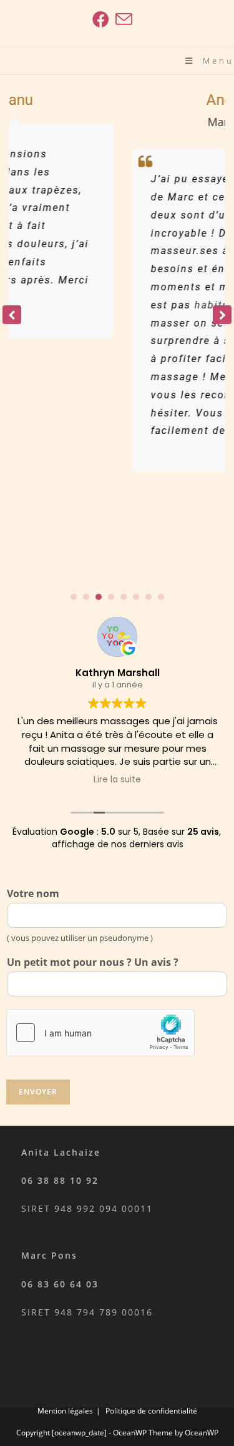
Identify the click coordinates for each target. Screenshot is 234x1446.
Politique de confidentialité (151, 1410)
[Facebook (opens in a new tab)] (100, 19)
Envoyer (38, 1091)
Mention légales (65, 1410)
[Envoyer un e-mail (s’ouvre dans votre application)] (122, 19)
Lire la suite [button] (117, 779)
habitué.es (191, 305)
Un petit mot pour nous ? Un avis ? (92, 962)
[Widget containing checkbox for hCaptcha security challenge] (100, 1032)
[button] (222, 314)
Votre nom (33, 893)
